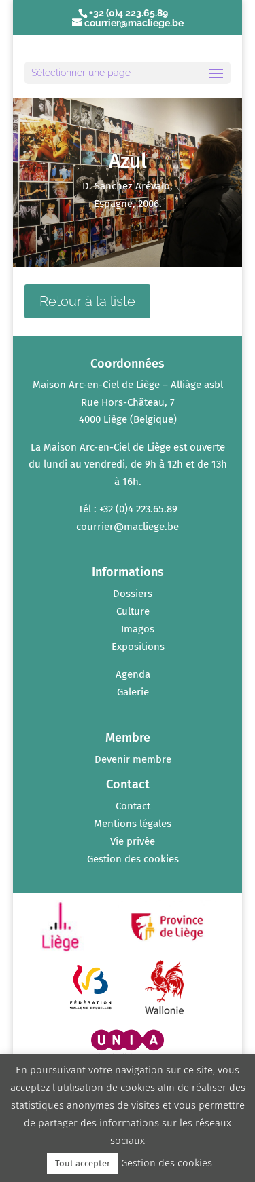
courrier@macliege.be (127, 526)
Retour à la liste (87, 301)
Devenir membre (133, 759)
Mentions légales (132, 824)
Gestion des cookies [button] (133, 859)
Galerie (133, 692)
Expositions (138, 647)
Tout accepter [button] (82, 1163)
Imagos (137, 629)
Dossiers (132, 594)
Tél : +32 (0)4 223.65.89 (127, 509)
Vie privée (132, 841)
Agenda (133, 674)
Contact (133, 806)
